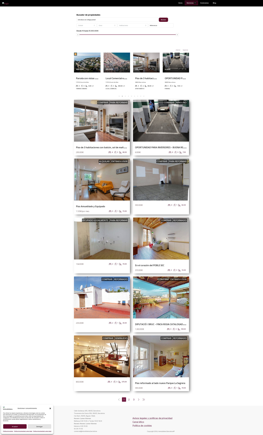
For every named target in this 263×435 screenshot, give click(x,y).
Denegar (39, 426)
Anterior (178, 50)
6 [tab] (135, 96)
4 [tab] (128, 96)
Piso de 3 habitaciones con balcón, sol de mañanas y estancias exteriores (114, 147)
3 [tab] (125, 96)
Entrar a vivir (119, 161)
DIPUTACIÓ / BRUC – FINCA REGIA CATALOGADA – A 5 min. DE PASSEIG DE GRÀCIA (177, 324)
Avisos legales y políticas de (147, 418)
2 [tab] (122, 96)
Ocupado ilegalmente (95, 220)
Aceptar (15, 426)
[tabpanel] (87, 72)
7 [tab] (138, 96)
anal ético (139, 422)
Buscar (163, 20)
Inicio (180, 3)
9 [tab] (144, 96)
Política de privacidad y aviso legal (23, 431)
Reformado (179, 220)
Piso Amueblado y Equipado (179, 78)
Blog (214, 3)
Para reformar (118, 102)
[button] (50, 408)
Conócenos (204, 3)
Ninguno (181, 102)
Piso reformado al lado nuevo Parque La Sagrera (160, 383)
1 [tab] (119, 96)
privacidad (167, 418)
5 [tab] (131, 96)
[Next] (139, 399)
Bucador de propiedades (88, 15)
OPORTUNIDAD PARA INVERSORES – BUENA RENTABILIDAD (165, 147)
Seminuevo (121, 338)
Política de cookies (8, 431)
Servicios (190, 3)
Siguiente (185, 50)
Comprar (103, 102)
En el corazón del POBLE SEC (149, 265)
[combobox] (86, 25)
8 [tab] (141, 96)
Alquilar (104, 161)
